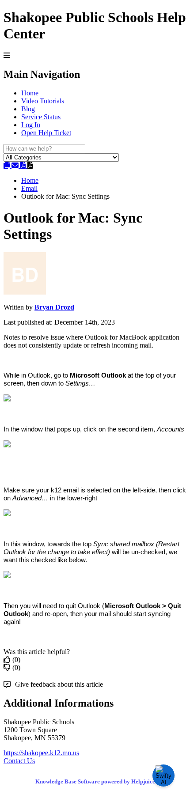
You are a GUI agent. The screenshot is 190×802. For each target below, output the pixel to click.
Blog (28, 109)
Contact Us (19, 760)
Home (29, 93)
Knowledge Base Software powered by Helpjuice (95, 781)
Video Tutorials (42, 101)
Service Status (41, 117)
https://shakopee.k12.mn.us (41, 753)
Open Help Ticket (46, 132)
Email (29, 188)
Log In (30, 125)
